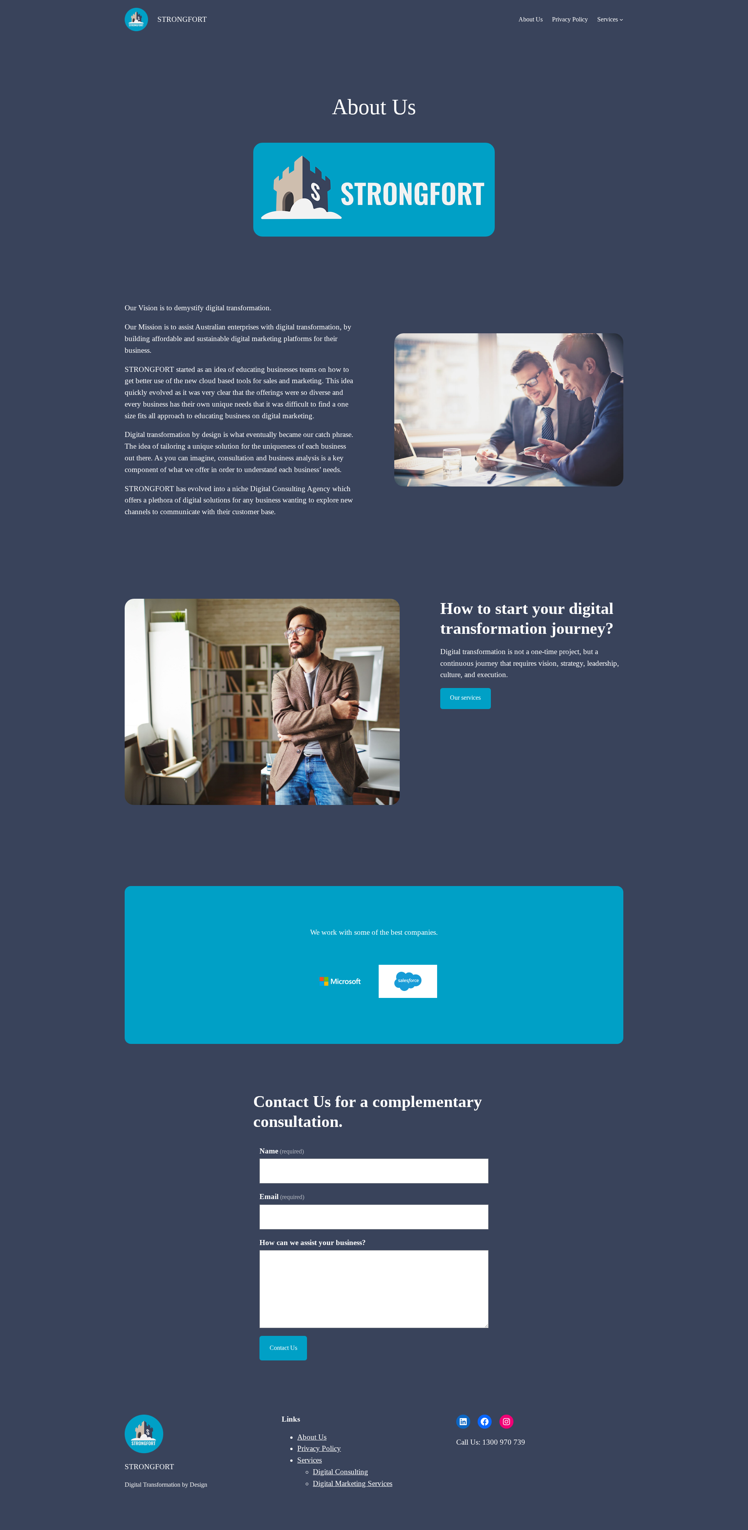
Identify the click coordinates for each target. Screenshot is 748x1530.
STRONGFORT (182, 19)
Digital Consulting (340, 1472)
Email (281, 1196)
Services (607, 19)
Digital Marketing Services (352, 1483)
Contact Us (283, 1347)
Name (281, 1151)
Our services (465, 697)
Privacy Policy (570, 19)
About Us (531, 19)
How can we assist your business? (312, 1242)
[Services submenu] (621, 19)
